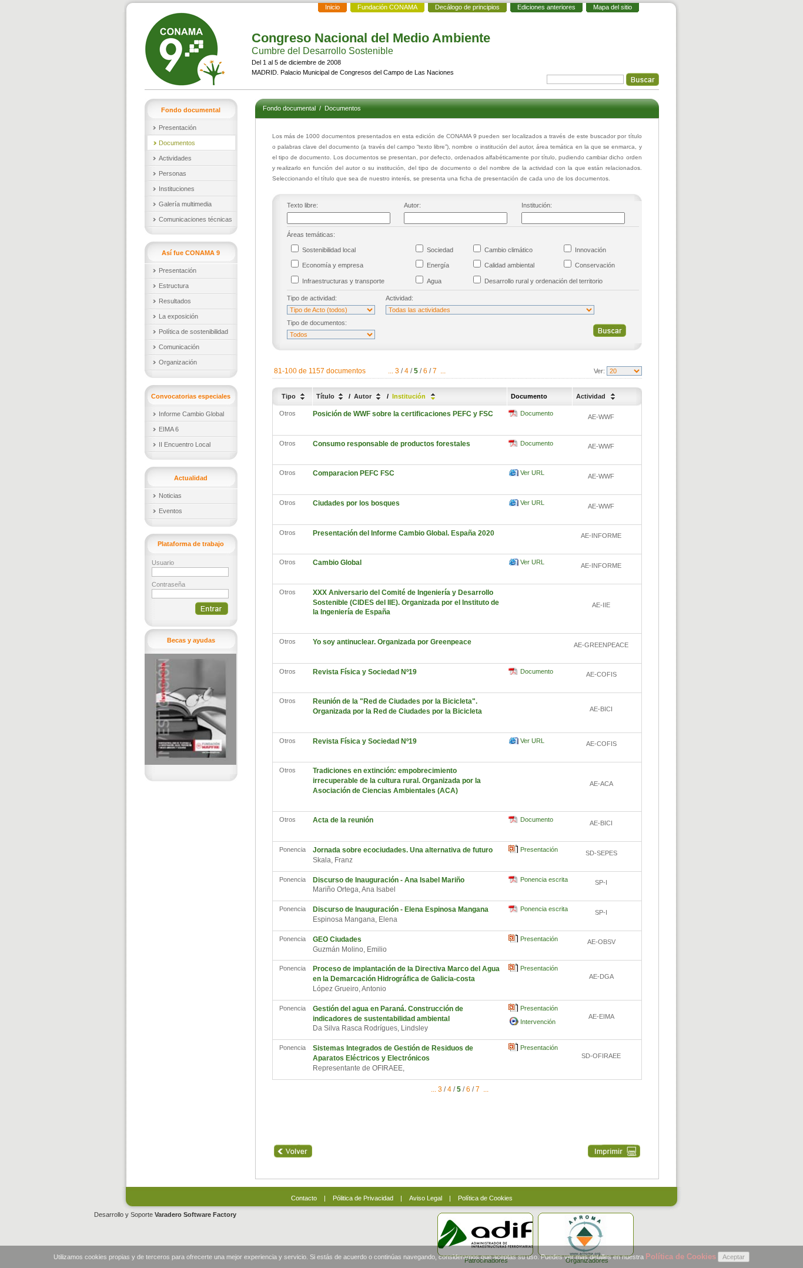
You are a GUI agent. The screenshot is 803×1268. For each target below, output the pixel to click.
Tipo (289, 396)
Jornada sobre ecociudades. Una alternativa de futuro (403, 850)
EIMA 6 (169, 429)
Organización (178, 362)
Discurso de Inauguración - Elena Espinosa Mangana (401, 909)
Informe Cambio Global (191, 413)
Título (326, 396)
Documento (536, 413)
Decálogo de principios (467, 7)
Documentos (177, 142)
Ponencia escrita (544, 879)
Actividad (591, 396)
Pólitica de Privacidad (363, 1198)
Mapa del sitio (612, 7)
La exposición (178, 316)
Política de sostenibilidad (193, 331)
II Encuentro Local (184, 444)
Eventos (170, 510)
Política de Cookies (485, 1198)
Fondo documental (290, 108)
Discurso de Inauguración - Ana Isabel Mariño (388, 880)
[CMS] (186, 49)
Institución (409, 396)
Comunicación (179, 346)
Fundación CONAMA (387, 7)
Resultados (175, 301)
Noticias (170, 495)
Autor (363, 396)
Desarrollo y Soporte (165, 1214)
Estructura (174, 285)
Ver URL (532, 472)
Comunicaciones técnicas (195, 219)
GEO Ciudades (337, 939)
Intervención (538, 1021)
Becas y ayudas (191, 640)
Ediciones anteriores (546, 7)
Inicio (332, 7)
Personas (172, 173)
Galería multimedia (185, 204)
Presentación (177, 127)
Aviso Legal (425, 1198)
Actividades (175, 158)
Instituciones (177, 188)
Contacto (304, 1198)
